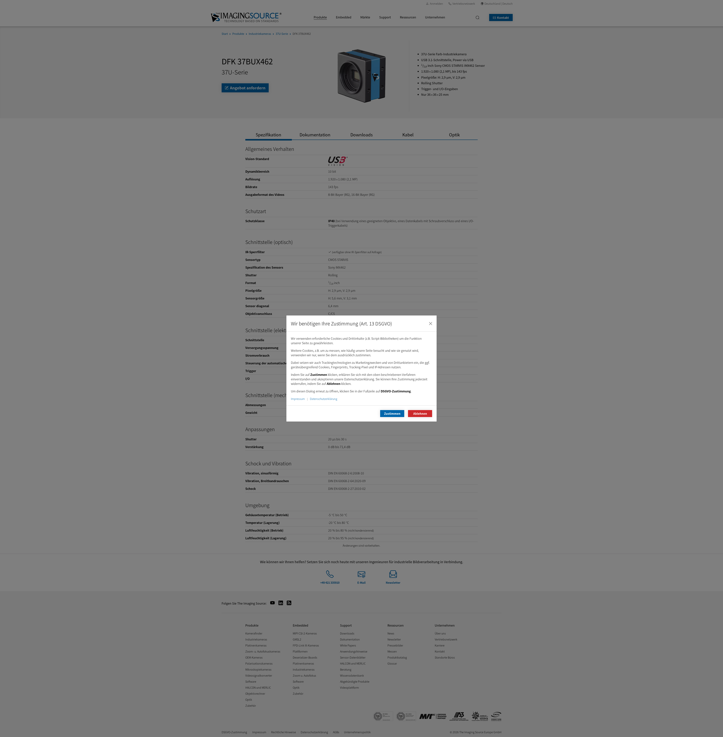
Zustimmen (392, 413)
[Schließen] (430, 323)
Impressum (298, 399)
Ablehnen (420, 413)
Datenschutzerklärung (323, 399)
